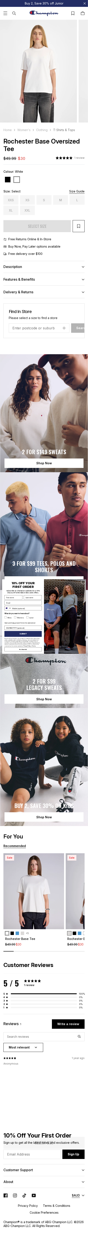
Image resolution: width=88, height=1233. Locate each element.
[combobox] (7, 608)
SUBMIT (23, 634)
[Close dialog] (83, 582)
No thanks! (23, 649)
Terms (34, 646)
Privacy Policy (27, 646)
